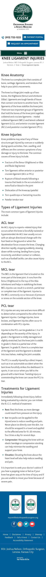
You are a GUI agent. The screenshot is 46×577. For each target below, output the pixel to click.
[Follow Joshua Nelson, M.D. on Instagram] (20, 524)
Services (10, 65)
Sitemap (38, 534)
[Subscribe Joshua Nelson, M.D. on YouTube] (32, 524)
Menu (19, 53)
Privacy (28, 534)
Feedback (9, 537)
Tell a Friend (22, 537)
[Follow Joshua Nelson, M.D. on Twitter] (26, 524)
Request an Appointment (24, 44)
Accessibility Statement (23, 540)
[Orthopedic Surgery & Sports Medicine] (23, 17)
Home (5, 534)
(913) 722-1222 (13, 37)
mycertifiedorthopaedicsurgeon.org (23, 517)
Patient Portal (35, 37)
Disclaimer (16, 534)
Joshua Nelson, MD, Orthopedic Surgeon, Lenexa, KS (22, 63)
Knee (18, 65)
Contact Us (35, 537)
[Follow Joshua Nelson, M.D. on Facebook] (14, 524)
